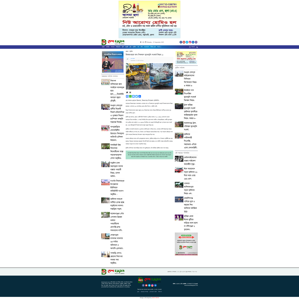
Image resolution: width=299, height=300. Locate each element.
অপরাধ (112, 47)
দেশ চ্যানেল (133, 58)
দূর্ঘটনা (134, 47)
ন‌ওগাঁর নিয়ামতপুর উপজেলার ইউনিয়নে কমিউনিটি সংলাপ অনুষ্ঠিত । (117, 188)
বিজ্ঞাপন (160, 292)
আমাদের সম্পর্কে (144, 292)
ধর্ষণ (142, 47)
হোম (138, 292)
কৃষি (123, 47)
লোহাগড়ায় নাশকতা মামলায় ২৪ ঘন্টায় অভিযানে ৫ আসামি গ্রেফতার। (116, 242)
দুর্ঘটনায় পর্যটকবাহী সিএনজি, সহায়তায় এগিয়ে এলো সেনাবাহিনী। (190, 141)
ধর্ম (138, 47)
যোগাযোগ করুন (153, 292)
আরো (158, 47)
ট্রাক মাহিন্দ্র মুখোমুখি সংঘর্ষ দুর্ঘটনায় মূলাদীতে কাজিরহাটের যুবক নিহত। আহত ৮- (190, 112)
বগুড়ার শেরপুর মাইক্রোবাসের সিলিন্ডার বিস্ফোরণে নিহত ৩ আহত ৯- (190, 79)
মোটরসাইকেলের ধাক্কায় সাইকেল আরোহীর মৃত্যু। (190, 161)
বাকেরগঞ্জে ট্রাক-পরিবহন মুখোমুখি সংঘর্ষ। (190, 126)
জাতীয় (107, 47)
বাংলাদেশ (146, 47)
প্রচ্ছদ (103, 47)
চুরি (130, 47)
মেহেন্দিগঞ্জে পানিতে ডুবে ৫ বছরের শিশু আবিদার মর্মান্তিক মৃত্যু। (190, 205)
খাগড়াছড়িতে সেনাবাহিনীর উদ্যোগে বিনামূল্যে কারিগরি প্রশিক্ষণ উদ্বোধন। (117, 133)
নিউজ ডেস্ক (153, 47)
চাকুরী (126, 47)
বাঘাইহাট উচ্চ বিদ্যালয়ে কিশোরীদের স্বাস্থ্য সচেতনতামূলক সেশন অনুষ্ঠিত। (116, 152)
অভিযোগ (118, 47)
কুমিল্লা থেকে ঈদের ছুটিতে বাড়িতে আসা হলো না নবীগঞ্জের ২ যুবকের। (191, 223)
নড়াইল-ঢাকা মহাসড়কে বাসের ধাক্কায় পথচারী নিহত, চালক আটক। (116, 170)
